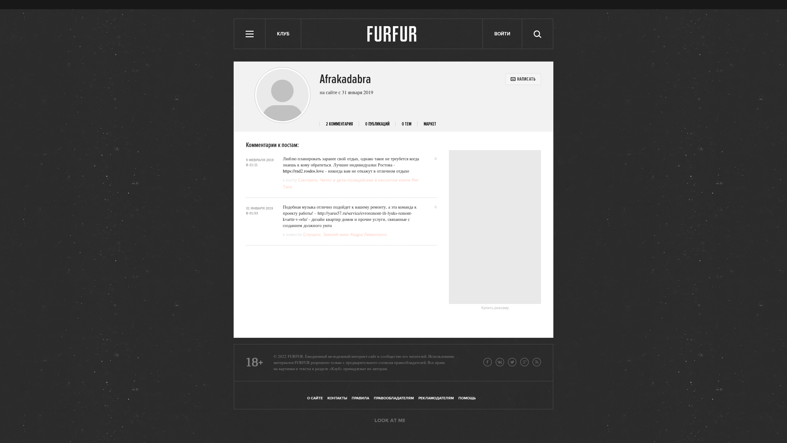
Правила (360, 398)
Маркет (430, 124)
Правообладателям (394, 398)
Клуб (283, 34)
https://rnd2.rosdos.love (303, 171)
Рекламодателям (436, 398)
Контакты (337, 398)
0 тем (406, 124)
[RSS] (536, 362)
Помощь (467, 398)
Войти (502, 34)
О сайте (315, 398)
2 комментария (339, 124)
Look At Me (390, 421)
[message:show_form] (523, 79)
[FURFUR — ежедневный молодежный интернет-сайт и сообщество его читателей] (392, 34)
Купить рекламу (495, 308)
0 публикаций (377, 124)
